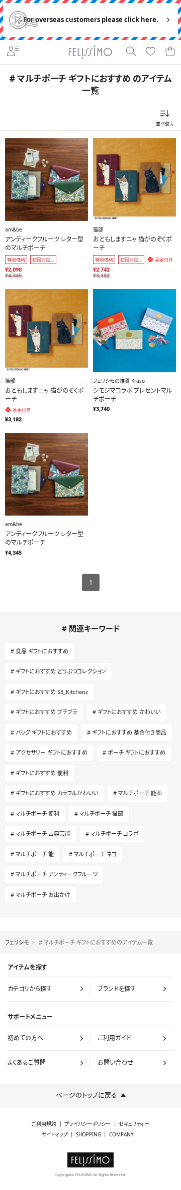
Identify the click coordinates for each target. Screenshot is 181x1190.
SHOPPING (88, 1134)
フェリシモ (17, 942)
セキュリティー (134, 1124)
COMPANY (121, 1134)
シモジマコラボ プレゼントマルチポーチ (132, 394)
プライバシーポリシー (87, 1124)
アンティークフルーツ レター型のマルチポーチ (44, 243)
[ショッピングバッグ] (170, 52)
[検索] (130, 52)
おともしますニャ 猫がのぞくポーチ (132, 243)
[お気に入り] (150, 52)
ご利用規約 (44, 1124)
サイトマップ (55, 1134)
